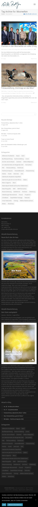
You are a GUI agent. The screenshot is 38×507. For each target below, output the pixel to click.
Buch (23, 156)
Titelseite (27, 197)
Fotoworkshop (30, 171)
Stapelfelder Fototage (16, 197)
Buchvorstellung (19, 159)
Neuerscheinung (6, 191)
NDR (14, 189)
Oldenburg (32, 191)
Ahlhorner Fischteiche (8, 156)
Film (3, 168)
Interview (16, 174)
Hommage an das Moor (16, 93)
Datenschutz (29, 490)
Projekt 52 (27, 195)
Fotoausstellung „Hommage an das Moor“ (17, 88)
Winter (4, 204)
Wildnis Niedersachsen (26, 200)
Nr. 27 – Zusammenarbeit (11, 409)
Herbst (4, 174)
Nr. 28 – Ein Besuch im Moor (11, 406)
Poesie (21, 195)
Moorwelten (24, 49)
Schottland (5, 197)
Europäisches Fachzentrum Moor (25, 91)
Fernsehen (28, 165)
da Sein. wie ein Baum (8, 162)
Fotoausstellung (5, 93)
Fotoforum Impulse (7, 171)
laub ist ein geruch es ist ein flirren (11, 180)
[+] (19, 33)
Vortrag (16, 200)
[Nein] (36, 500)
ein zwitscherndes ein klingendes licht (12, 165)
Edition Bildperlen (28, 162)
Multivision (30, 49)
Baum (18, 156)
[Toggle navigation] (35, 4)
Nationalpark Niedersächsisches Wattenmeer (15, 186)
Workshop (11, 204)
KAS (22, 174)
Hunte (9, 174)
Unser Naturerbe (7, 200)
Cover (27, 159)
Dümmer (19, 162)
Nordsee (24, 191)
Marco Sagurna (6, 182)
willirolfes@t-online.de (31, 14)
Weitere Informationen (15, 504)
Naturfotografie (6, 189)
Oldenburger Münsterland (9, 195)
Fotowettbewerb (19, 171)
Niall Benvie (17, 191)
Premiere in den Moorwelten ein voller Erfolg (19, 46)
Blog (16, 49)
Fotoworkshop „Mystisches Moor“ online (15, 413)
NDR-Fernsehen (22, 189)
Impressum (22, 490)
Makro (25, 180)
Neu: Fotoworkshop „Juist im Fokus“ (13, 416)
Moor (18, 49)
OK (4, 504)
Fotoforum (20, 168)
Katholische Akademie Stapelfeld (11, 177)
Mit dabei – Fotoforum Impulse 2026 (14, 419)
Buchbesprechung (7, 159)
